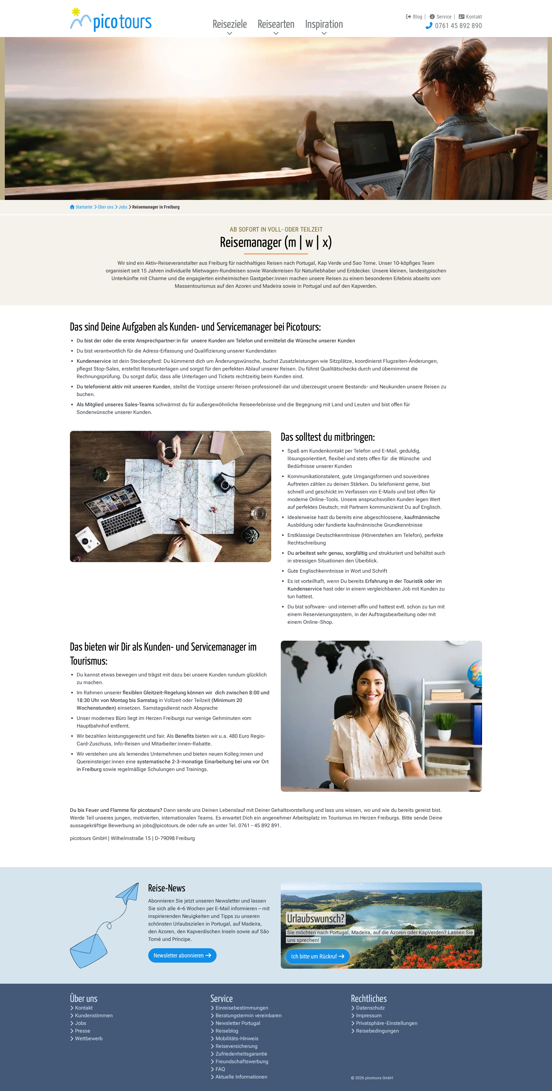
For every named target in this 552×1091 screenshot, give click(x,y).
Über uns (105, 207)
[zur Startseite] (110, 19)
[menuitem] (230, 25)
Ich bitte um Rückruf (314, 956)
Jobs (123, 207)
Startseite (84, 207)
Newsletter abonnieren (179, 955)
